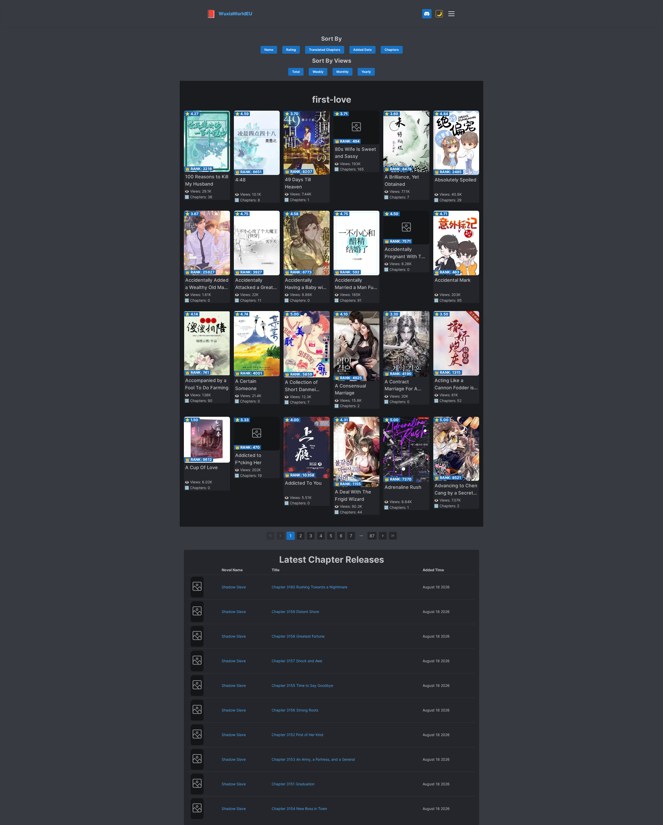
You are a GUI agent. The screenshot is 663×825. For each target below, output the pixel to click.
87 (372, 535)
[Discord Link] (426, 13)
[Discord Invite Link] (426, 13)
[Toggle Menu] (451, 13)
